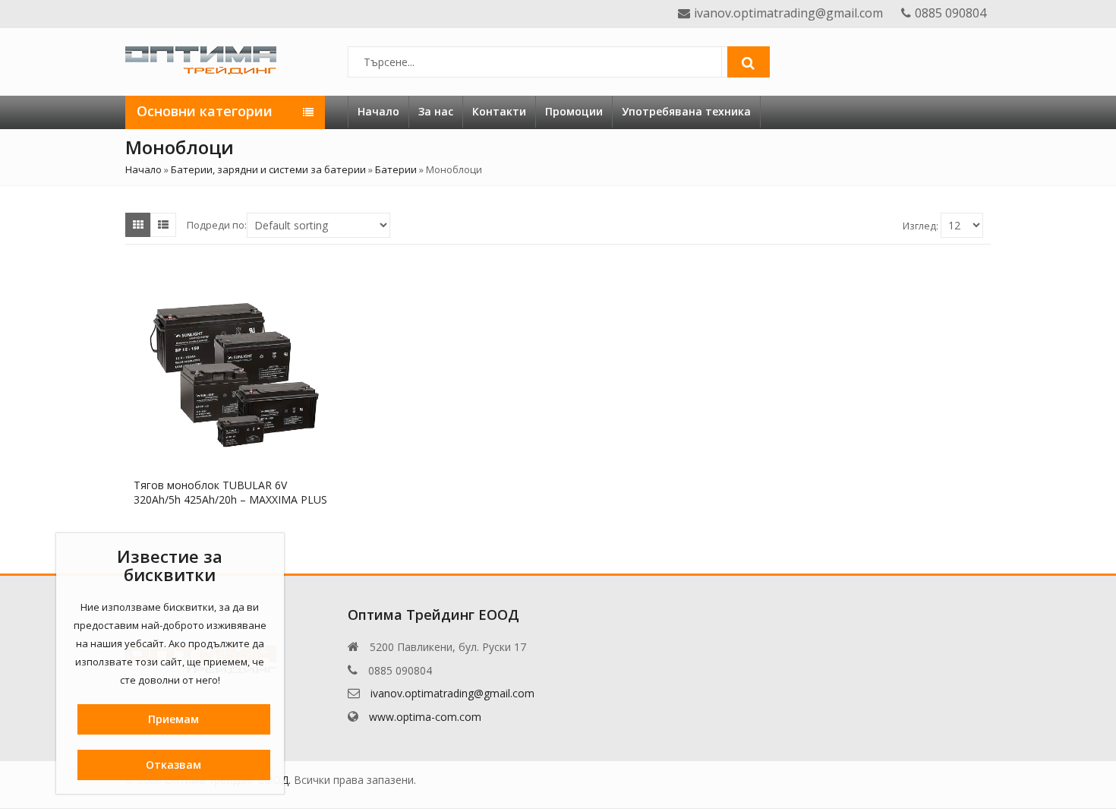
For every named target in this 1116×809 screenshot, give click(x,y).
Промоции (574, 111)
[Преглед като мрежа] (138, 225)
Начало (378, 111)
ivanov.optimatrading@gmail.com (452, 693)
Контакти (499, 111)
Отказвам (173, 764)
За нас (435, 111)
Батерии (396, 169)
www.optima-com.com (425, 716)
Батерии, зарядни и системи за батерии (268, 169)
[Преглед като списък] (163, 225)
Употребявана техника (686, 111)
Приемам (173, 719)
